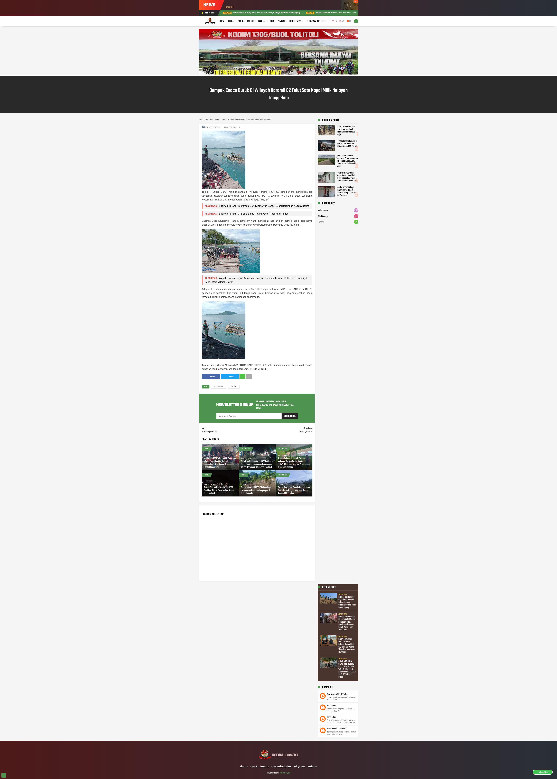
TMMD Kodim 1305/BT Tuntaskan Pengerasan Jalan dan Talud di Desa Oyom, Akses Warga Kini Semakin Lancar (347, 161)
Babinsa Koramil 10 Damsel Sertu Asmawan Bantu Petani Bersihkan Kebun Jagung (264, 205)
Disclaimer (312, 766)
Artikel (207, 448)
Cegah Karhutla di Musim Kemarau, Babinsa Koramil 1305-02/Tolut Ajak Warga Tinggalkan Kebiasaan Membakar (346, 645)
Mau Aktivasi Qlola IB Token (337, 694)
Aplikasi (281, 21)
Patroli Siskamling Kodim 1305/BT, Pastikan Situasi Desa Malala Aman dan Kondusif (219, 490)
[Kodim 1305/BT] (278, 760)
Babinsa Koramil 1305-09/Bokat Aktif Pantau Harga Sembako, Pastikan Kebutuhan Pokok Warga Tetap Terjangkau (286, 12)
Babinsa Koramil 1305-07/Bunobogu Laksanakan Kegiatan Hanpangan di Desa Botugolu (256, 490)
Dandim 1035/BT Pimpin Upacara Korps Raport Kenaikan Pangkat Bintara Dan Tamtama (346, 191)
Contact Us (264, 766)
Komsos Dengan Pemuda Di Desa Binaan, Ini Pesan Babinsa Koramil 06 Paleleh (347, 143)
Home (222, 21)
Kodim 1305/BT (285, 773)
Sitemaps (244, 766)
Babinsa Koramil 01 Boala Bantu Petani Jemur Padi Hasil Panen (253, 213)
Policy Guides (299, 766)
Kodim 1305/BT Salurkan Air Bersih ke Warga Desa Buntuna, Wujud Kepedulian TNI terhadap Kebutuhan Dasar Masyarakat (220, 463)
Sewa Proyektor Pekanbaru (337, 729)
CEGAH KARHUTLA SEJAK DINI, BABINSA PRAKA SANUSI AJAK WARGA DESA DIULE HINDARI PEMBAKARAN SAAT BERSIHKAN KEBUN (347, 669)
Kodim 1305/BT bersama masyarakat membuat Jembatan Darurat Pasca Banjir (346, 130)
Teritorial (321, 222)
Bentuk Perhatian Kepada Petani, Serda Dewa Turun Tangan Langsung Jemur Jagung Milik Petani (294, 490)
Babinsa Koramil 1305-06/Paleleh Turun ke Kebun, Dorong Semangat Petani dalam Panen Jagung (347, 602)
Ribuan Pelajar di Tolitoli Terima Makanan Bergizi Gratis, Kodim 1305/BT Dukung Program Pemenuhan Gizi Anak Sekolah (294, 463)
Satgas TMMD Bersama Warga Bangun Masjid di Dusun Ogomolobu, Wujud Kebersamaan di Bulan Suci (347, 177)
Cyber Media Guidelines (281, 766)
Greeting (233, 386)
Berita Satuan (218, 386)
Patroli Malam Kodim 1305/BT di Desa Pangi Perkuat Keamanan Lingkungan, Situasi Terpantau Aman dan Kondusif (257, 464)
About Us (254, 766)
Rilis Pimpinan (323, 216)
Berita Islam (331, 705)
